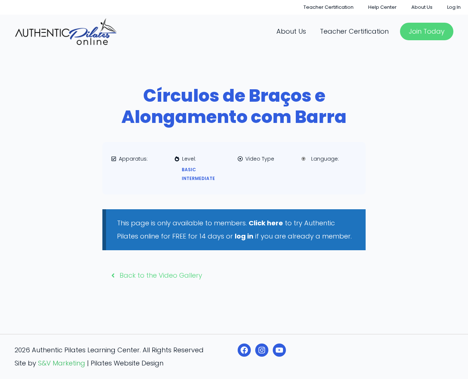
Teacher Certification (328, 7)
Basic (189, 169)
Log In (454, 7)
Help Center (382, 7)
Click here (266, 223)
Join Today (427, 31)
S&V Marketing (61, 363)
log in (244, 236)
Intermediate (198, 178)
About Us (422, 7)
